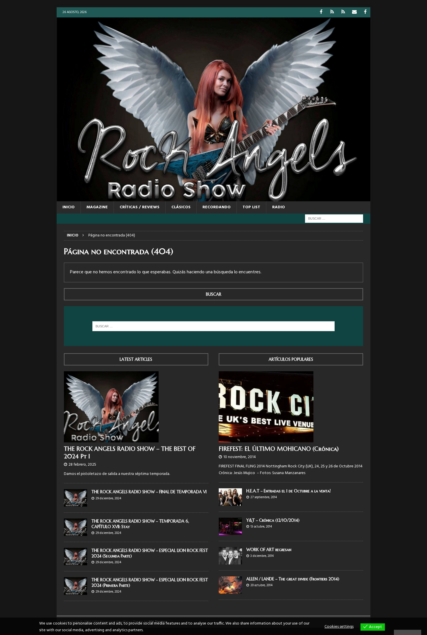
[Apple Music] (343, 12)
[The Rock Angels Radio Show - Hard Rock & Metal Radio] (213, 197)
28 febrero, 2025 (82, 465)
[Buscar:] (334, 218)
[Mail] (354, 12)
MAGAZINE (97, 207)
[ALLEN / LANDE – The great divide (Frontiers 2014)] (230, 585)
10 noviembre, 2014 (239, 457)
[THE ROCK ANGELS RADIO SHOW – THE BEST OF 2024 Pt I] (136, 406)
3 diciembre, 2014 (262, 556)
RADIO (278, 207)
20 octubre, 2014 (261, 585)
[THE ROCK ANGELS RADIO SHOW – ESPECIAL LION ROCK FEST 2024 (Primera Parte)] (75, 586)
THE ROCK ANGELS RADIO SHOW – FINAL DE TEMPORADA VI (149, 491)
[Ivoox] (332, 12)
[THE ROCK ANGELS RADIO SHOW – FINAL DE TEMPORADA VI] (75, 498)
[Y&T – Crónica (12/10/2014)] (230, 526)
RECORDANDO (216, 207)
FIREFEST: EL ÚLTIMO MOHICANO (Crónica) (279, 449)
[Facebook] (321, 12)
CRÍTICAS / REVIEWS (139, 207)
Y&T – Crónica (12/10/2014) (272, 520)
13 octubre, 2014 (261, 526)
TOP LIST (251, 207)
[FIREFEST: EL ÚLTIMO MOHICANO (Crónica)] (291, 406)
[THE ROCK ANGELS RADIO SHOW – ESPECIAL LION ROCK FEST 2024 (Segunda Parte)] (75, 556)
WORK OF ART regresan (268, 549)
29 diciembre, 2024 (108, 498)
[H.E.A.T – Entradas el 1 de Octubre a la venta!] (230, 497)
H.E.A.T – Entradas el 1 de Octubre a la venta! (288, 491)
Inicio (68, 207)
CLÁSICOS (181, 207)
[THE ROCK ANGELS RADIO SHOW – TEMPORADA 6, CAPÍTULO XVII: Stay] (75, 527)
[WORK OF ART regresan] (230, 555)
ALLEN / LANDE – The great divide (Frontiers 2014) (292, 579)
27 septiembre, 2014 (263, 497)
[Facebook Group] (365, 12)
